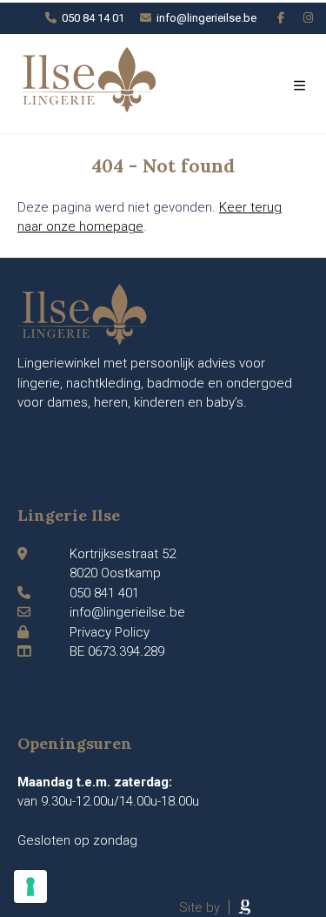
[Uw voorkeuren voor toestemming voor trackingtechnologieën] (30, 886)
